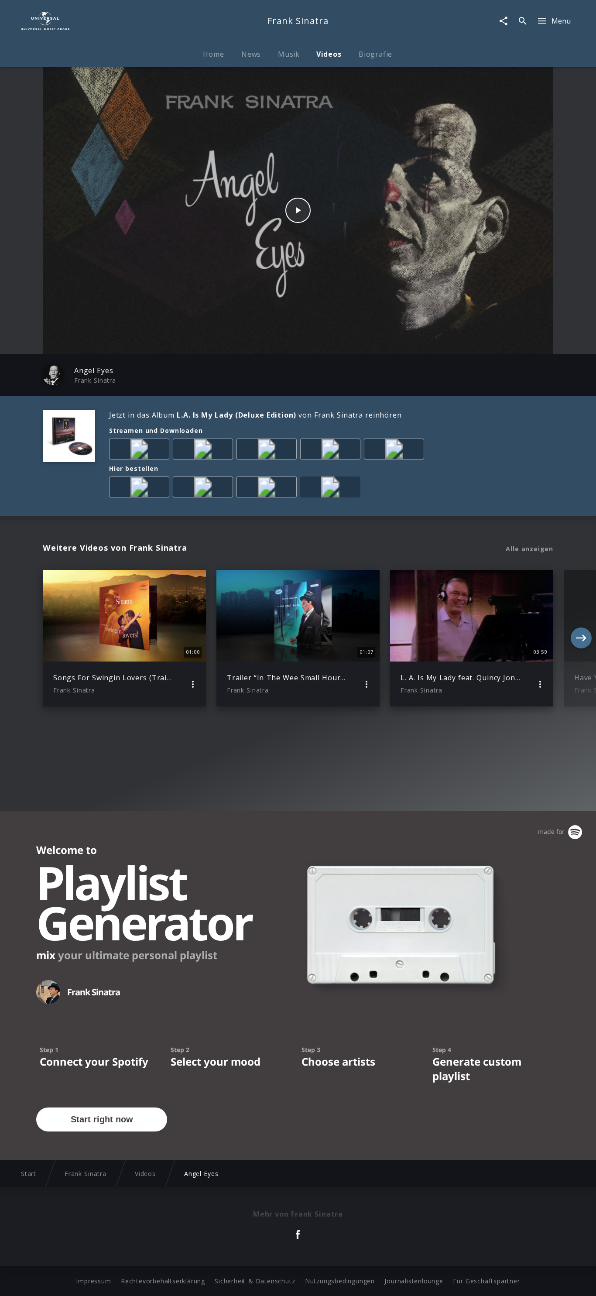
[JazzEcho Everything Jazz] (332, 489)
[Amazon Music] (204, 451)
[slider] (263, 343)
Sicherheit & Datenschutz (255, 1281)
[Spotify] (268, 451)
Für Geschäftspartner (486, 1281)
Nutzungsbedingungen (340, 1281)
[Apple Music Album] (141, 451)
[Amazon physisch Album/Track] (141, 489)
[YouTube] (396, 451)
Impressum (93, 1281)
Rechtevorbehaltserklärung (163, 1281)
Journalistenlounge (413, 1281)
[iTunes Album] (332, 451)
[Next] (581, 637)
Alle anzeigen (529, 549)
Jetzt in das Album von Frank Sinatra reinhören (255, 415)
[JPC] (204, 489)
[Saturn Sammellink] (268, 489)
